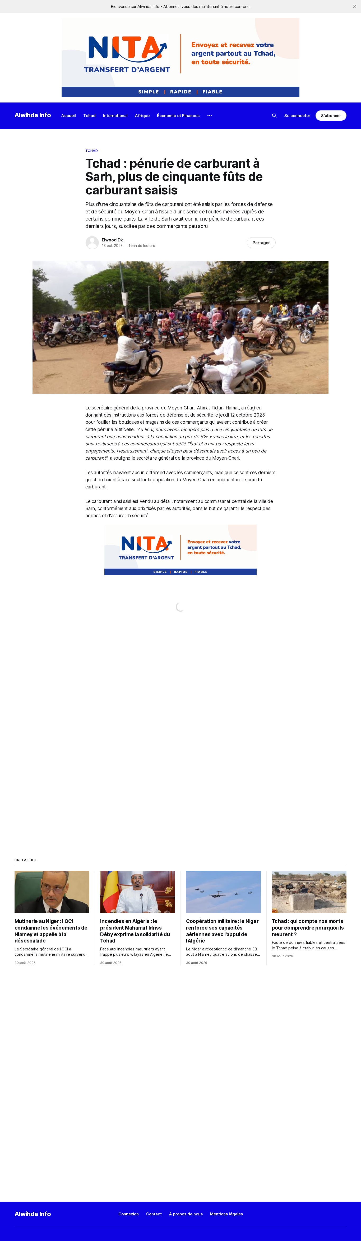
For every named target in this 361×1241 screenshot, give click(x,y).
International (115, 115)
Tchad (89, 115)
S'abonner (331, 115)
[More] (209, 115)
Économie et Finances (178, 115)
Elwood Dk (112, 239)
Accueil (68, 115)
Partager (261, 242)
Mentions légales (226, 1213)
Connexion (128, 1213)
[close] (354, 6)
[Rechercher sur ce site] (274, 115)
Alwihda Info (33, 115)
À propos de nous (186, 1213)
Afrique (142, 115)
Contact (154, 1213)
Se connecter (297, 115)
